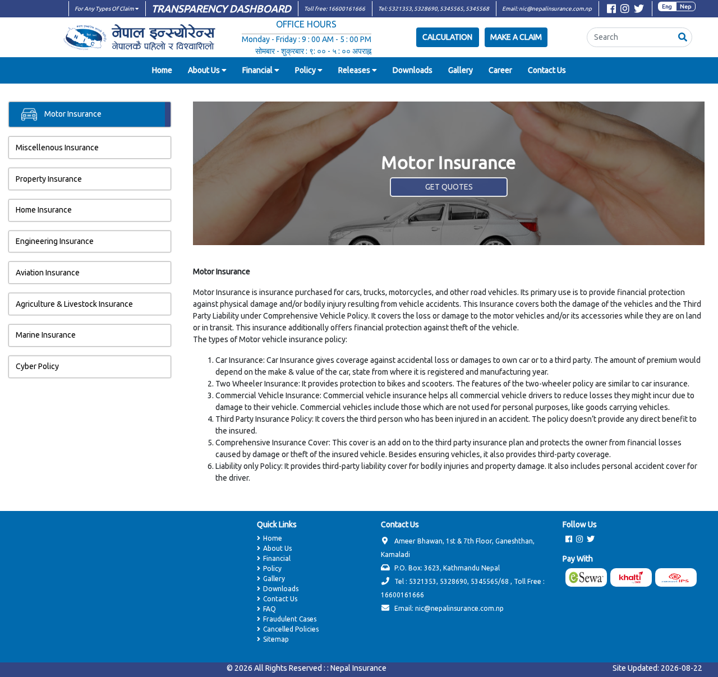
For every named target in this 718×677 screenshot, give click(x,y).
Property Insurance (49, 178)
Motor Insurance (72, 113)
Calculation (447, 37)
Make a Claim (516, 37)
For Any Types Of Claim (105, 9)
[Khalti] (632, 577)
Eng (667, 6)
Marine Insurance (46, 334)
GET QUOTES (449, 186)
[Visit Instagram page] (624, 10)
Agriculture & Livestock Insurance (74, 304)
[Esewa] (587, 577)
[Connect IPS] (677, 577)
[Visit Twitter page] (639, 10)
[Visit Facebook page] (611, 10)
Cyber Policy (37, 366)
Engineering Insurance (55, 241)
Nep (686, 6)
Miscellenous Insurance (57, 147)
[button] (682, 37)
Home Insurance (44, 209)
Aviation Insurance (48, 272)
